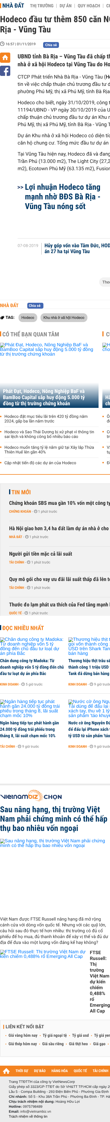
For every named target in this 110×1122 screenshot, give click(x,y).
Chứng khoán (20, 511)
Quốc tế (15, 613)
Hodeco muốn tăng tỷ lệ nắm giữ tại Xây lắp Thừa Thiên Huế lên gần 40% (49, 450)
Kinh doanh (9, 684)
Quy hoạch (89, 5)
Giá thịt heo (78, 1044)
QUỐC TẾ (80, 1071)
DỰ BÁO (40, 1071)
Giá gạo (99, 1044)
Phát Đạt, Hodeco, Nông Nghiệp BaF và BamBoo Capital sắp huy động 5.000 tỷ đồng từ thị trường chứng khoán (44, 397)
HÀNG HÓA (60, 1071)
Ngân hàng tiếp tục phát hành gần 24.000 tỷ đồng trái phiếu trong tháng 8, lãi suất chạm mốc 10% (29, 729)
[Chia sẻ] (5, 71)
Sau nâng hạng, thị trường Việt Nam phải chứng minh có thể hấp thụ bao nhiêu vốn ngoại (53, 819)
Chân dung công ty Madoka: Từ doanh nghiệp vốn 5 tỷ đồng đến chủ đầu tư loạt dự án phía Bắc (32, 667)
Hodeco (27, 317)
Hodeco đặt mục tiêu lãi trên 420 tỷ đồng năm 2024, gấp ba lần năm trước (46, 419)
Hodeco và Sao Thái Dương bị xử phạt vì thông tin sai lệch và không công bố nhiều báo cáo (49, 434)
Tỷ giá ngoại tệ (55, 1036)
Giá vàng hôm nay (23, 1036)
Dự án (66, 5)
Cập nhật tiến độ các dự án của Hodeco (40, 463)
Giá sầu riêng (53, 1044)
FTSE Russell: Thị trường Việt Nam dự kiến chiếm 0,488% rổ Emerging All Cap (100, 982)
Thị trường (41, 5)
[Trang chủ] (5, 58)
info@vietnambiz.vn (35, 1111)
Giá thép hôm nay (23, 1044)
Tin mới (21, 492)
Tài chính (16, 562)
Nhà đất (13, 5)
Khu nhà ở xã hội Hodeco (63, 317)
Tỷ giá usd (80, 1036)
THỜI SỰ (22, 1071)
